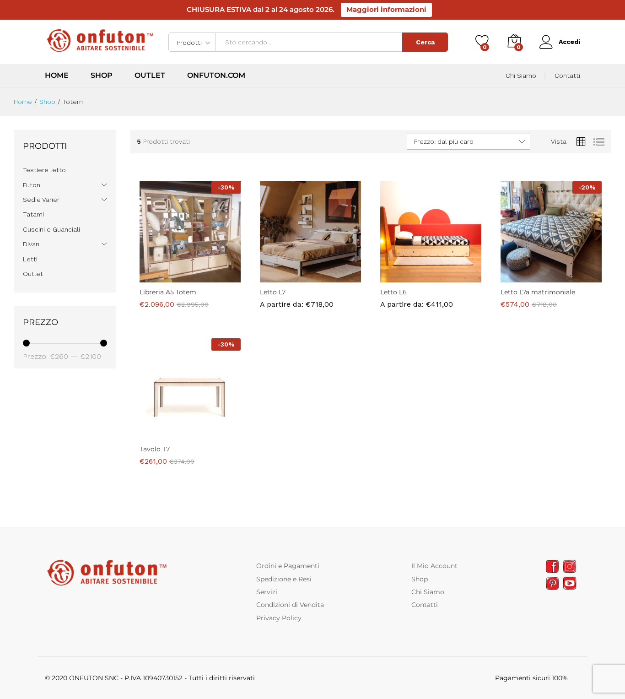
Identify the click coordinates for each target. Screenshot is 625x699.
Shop (102, 75)
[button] (158, 277)
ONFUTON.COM (216, 75)
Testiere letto (44, 169)
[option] (277, 298)
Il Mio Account (434, 566)
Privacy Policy (279, 618)
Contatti (567, 75)
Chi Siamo (521, 75)
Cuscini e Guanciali (51, 229)
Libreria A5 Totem (168, 292)
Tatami (33, 214)
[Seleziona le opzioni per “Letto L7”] (278, 277)
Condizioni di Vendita (290, 605)
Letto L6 (393, 319)
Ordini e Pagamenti (287, 566)
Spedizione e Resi (284, 579)
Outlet (150, 75)
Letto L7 (273, 319)
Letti (30, 259)
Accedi (569, 41)
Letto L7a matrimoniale (538, 292)
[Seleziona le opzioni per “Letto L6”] (399, 277)
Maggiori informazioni (386, 9)
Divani (32, 244)
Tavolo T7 (155, 449)
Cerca (425, 42)
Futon (31, 185)
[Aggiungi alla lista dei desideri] (200, 277)
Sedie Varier (41, 199)
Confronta (221, 277)
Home (57, 75)
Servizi (266, 592)
